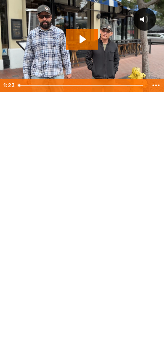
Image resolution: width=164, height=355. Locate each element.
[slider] (81, 85)
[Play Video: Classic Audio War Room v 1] (82, 39)
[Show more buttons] (156, 85)
